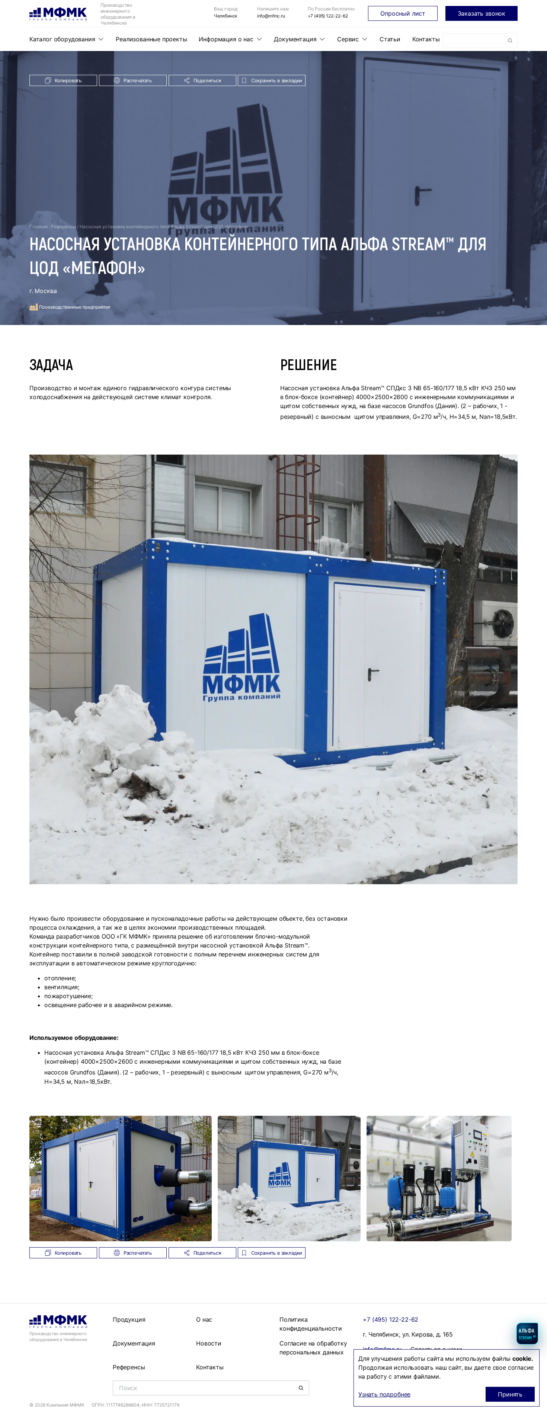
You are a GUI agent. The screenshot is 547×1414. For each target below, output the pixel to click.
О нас (204, 1319)
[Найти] (510, 40)
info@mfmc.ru (271, 16)
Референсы (63, 226)
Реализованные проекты (151, 39)
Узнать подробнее (384, 1394)
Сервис (348, 39)
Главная (38, 226)
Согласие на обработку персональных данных (313, 1348)
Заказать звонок (481, 13)
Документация (295, 39)
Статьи (390, 39)
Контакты (426, 39)
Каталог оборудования (62, 39)
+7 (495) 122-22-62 (328, 16)
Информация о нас (226, 39)
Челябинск (225, 16)
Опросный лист (402, 13)
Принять (510, 1394)
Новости (208, 1343)
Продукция (129, 1319)
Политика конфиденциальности (310, 1324)
